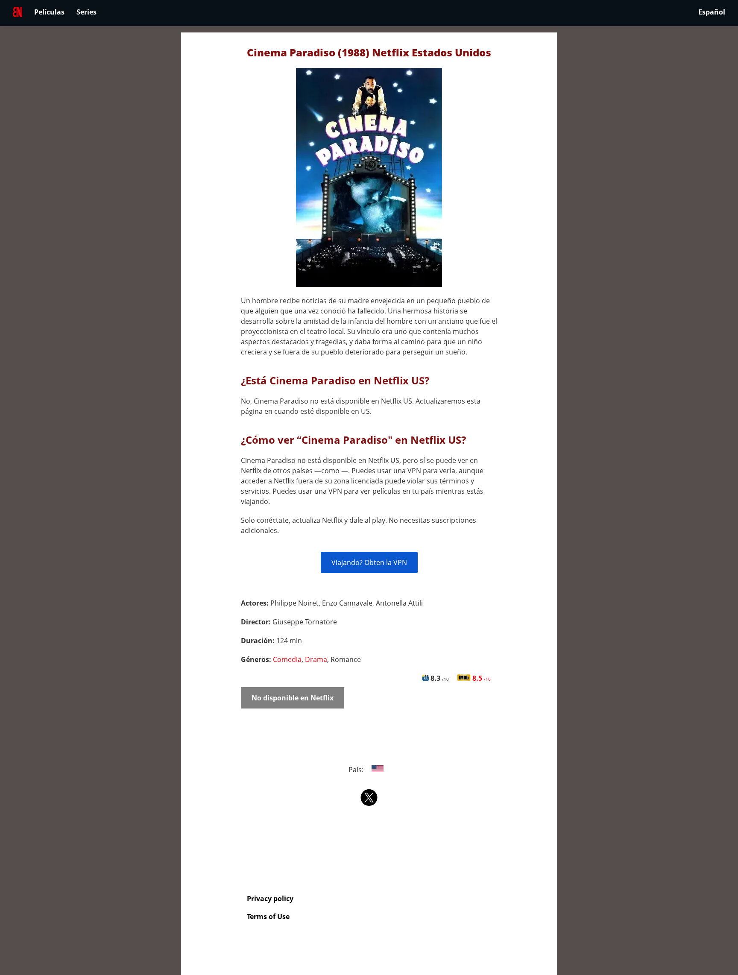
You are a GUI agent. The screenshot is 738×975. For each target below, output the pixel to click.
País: (356, 769)
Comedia (287, 659)
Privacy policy (270, 898)
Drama (316, 659)
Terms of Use (268, 916)
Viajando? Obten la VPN (369, 562)
